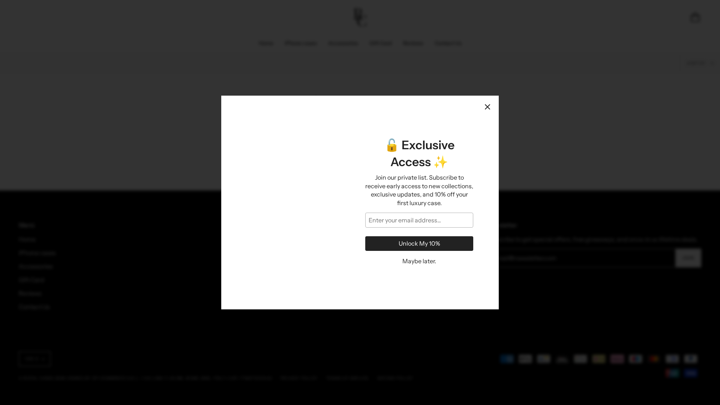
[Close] (487, 107)
